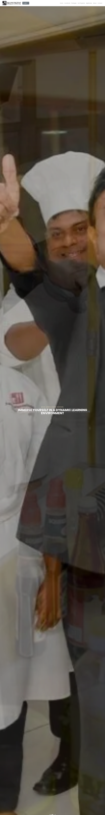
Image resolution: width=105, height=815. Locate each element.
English (25, 3)
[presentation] (0, 411)
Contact (100, 3)
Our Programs (81, 3)
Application (89, 3)
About (94, 3)
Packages (73, 3)
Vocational (67, 3)
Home (61, 3)
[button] (49, 814)
